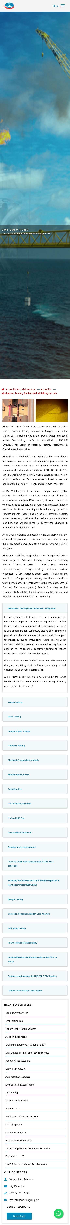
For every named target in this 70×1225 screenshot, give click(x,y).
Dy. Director (17, 1186)
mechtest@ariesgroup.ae (24, 1200)
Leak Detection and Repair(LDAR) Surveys (27, 1052)
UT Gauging (11, 1092)
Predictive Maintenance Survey (21, 1116)
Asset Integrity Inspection (18, 1140)
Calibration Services (15, 1132)
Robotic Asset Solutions (17, 1060)
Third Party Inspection (16, 1100)
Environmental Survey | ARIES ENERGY (25, 1044)
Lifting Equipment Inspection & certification (28, 1148)
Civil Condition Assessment (19, 1084)
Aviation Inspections (16, 1036)
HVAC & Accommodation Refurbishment (26, 1164)
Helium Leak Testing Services (20, 1028)
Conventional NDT (14, 1156)
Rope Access (12, 1108)
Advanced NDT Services (17, 1076)
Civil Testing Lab (14, 1020)
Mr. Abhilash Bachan (21, 1179)
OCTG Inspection (14, 1124)
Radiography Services (16, 1012)
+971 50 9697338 (19, 1193)
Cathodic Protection (15, 1068)
